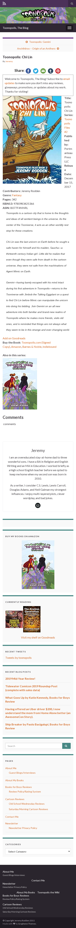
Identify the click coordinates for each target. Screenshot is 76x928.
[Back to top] (68, 920)
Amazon (16, 346)
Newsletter (11, 823)
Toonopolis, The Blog (15, 27)
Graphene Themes (27, 923)
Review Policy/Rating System (25, 791)
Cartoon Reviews (14, 799)
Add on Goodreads (14, 338)
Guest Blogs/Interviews (22, 772)
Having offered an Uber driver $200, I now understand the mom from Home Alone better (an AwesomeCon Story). (38, 712)
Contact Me (12, 816)
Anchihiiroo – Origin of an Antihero (36, 48)
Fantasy (17, 195)
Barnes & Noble (32, 346)
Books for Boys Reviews (18, 786)
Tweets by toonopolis (18, 657)
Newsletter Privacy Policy (23, 827)
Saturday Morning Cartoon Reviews (28, 809)
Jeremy (9, 61)
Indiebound (49, 346)
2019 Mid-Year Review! (20, 678)
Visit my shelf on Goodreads (38, 637)
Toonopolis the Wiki (48, 892)
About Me (10, 768)
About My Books (14, 780)
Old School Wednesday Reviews (27, 803)
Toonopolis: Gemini (40, 41)
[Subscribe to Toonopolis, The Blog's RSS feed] (4, 2)
